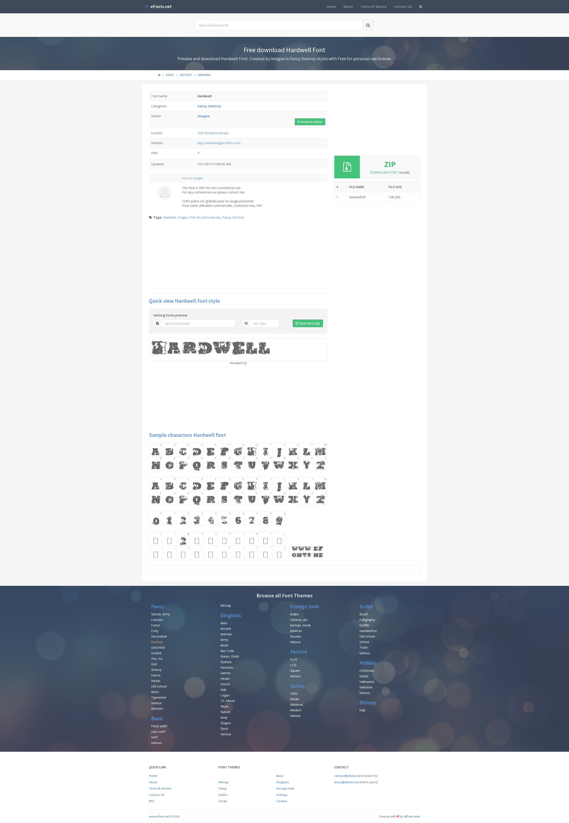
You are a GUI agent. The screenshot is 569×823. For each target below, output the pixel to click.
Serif (154, 737)
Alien (223, 623)
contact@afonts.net (348, 776)
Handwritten (368, 631)
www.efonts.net (159, 816)
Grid (154, 664)
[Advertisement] (238, 258)
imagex (198, 178)
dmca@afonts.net (346, 782)
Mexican (296, 631)
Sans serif (158, 732)
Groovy (156, 670)
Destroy (238, 217)
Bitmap (225, 605)
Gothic (297, 685)
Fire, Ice (156, 658)
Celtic (294, 693)
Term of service (160, 788)
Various (156, 703)
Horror (156, 675)
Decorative (159, 636)
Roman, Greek (300, 625)
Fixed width (159, 726)
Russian (295, 636)
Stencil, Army (160, 614)
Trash (363, 647)
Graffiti (364, 625)
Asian (224, 645)
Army (224, 640)
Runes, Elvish (229, 656)
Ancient (225, 628)
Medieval (296, 704)
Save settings (309, 323)
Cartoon (157, 620)
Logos (225, 695)
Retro (155, 692)
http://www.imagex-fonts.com (219, 143)
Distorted (158, 647)
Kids (223, 690)
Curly (154, 631)
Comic (155, 625)
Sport (224, 728)
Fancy (226, 217)
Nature (225, 712)
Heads (225, 678)
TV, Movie (227, 701)
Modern (295, 710)
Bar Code (227, 651)
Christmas (366, 670)
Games (225, 673)
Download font (390, 172)
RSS (151, 801)
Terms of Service (374, 6)
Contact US (403, 6)
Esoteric (226, 662)
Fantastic (227, 667)
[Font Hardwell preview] (238, 501)
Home (331, 6)
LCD (293, 665)
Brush (363, 614)
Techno (298, 651)
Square (295, 670)
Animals (226, 634)
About (348, 6)
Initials (155, 681)
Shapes (225, 723)
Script (366, 606)
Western (157, 708)
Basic (157, 718)
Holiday (368, 662)
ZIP (390, 164)
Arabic (294, 614)
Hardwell (169, 217)
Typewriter (158, 697)
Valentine (366, 687)
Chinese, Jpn (299, 620)
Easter (364, 676)
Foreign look (304, 606)
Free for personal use (213, 133)
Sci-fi (293, 659)
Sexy (223, 717)
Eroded (156, 653)
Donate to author (310, 122)
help (362, 710)
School (364, 642)
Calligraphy (367, 620)
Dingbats (230, 615)
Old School (159, 686)
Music (224, 706)
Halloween (367, 682)
